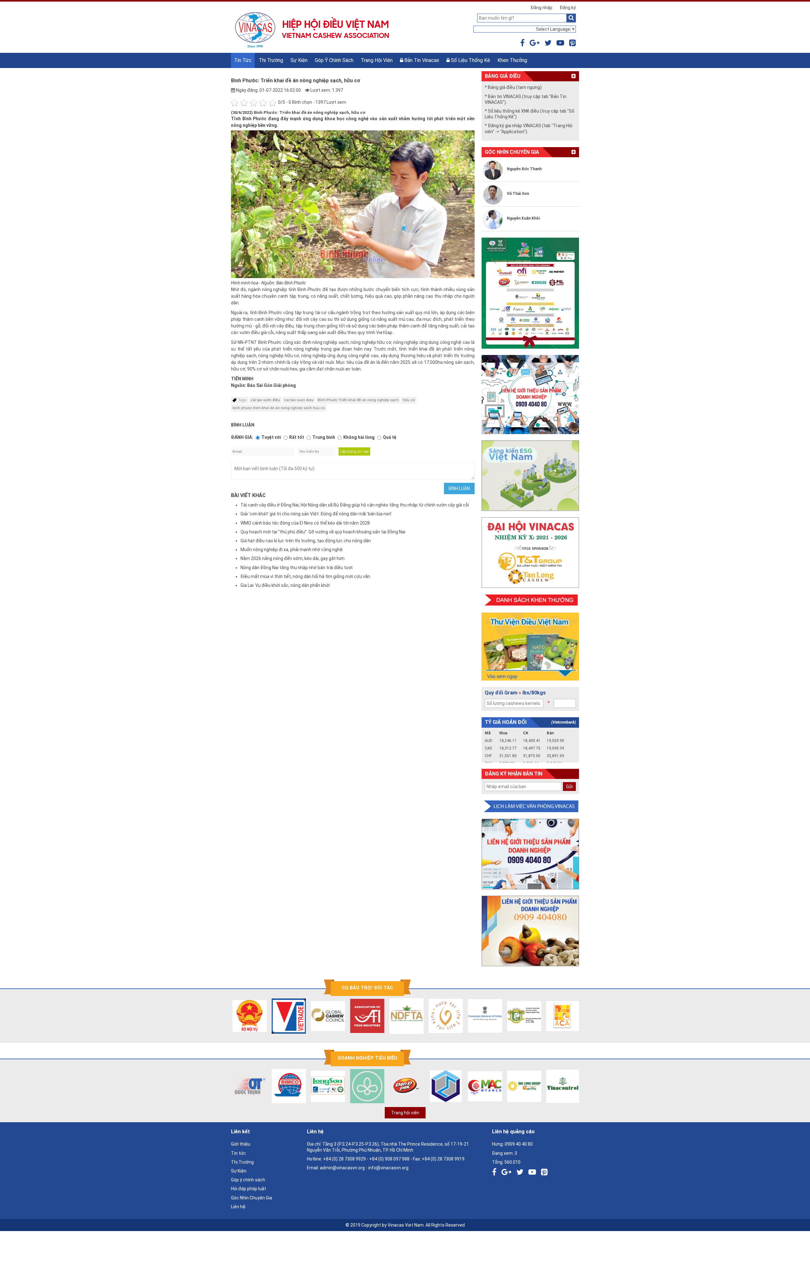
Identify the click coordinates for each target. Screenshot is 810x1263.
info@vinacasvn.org (388, 1167)
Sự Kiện (299, 60)
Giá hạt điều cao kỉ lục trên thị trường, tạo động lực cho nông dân (305, 540)
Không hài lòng (359, 437)
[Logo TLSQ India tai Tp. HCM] (463, 1016)
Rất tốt (296, 437)
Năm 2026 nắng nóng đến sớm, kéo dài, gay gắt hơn (292, 558)
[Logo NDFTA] (385, 1016)
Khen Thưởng (512, 60)
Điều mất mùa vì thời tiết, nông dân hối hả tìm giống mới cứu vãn (305, 576)
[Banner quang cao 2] (530, 931)
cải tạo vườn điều (265, 400)
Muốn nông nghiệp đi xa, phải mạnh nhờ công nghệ (291, 549)
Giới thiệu (240, 1144)
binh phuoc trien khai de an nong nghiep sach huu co (279, 408)
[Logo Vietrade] (267, 1016)
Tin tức (243, 60)
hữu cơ (409, 400)
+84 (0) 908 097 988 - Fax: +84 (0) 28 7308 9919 (416, 1158)
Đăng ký (568, 7)
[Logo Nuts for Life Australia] (424, 1016)
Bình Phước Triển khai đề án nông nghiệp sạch (358, 400)
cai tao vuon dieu (299, 400)
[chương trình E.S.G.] (530, 475)
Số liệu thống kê (470, 60)
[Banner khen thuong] (530, 600)
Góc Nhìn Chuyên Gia (251, 1197)
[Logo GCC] (306, 1016)
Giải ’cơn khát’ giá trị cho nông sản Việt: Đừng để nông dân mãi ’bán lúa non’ (316, 513)
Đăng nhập (541, 7)
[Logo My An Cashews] (463, 1086)
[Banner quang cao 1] (530, 854)
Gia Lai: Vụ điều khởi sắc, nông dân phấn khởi (285, 585)
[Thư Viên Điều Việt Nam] (530, 647)
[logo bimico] (267, 1086)
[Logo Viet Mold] (424, 1086)
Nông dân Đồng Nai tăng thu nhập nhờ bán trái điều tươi (296, 567)
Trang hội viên (377, 60)
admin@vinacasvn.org (342, 1167)
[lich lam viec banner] (530, 806)
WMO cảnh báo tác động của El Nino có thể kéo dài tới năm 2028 (305, 523)
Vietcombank (563, 722)
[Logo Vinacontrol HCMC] (542, 1086)
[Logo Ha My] (345, 1086)
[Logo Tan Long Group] (502, 1086)
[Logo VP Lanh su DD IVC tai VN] (502, 1016)
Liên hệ (238, 1206)
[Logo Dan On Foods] (385, 1086)
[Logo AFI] (345, 1016)
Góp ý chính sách (334, 60)
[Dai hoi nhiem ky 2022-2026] (530, 552)
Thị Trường (271, 60)
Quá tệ (389, 437)
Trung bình (323, 437)
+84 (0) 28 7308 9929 (344, 1158)
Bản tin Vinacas (421, 60)
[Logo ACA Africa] (542, 1016)
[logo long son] (306, 1086)
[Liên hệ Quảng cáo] (530, 394)
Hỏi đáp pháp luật (248, 1188)
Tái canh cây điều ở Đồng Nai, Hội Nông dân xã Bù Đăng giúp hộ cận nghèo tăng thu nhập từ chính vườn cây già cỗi (354, 504)
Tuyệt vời (271, 437)
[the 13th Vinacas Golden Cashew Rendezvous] (530, 293)
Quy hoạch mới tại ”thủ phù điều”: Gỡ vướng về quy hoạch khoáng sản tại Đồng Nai (322, 531)
